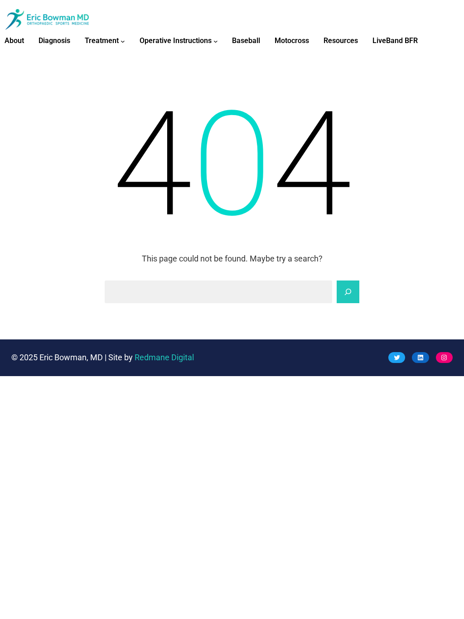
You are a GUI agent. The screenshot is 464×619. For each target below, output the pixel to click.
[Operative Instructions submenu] (215, 41)
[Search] (348, 291)
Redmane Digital (164, 357)
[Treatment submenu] (123, 41)
